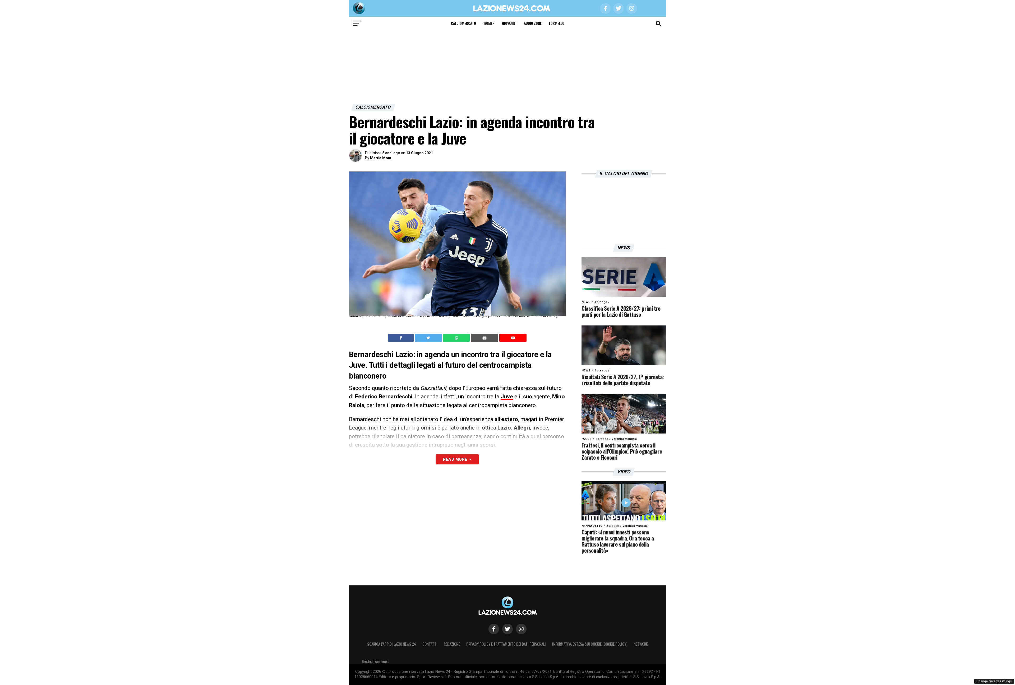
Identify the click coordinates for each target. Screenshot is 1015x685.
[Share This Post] (457, 338)
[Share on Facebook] (401, 338)
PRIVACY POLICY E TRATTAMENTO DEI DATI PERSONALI (506, 644)
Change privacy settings (994, 681)
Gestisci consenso (375, 661)
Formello (556, 23)
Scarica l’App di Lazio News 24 (391, 644)
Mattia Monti (381, 158)
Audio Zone (533, 23)
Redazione (452, 644)
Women (489, 23)
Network (641, 644)
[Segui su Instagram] (521, 629)
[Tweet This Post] (429, 338)
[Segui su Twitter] (507, 629)
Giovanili (509, 23)
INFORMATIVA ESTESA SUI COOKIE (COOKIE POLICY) (589, 644)
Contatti (429, 644)
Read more (455, 459)
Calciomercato (463, 23)
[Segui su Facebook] (493, 629)
